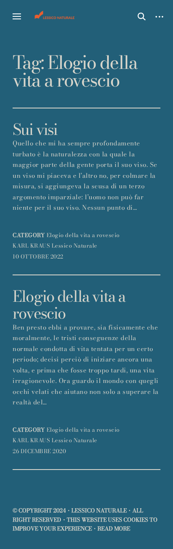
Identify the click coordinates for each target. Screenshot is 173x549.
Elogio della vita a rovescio (83, 235)
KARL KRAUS (31, 245)
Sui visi (35, 129)
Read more (113, 528)
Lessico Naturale (74, 245)
